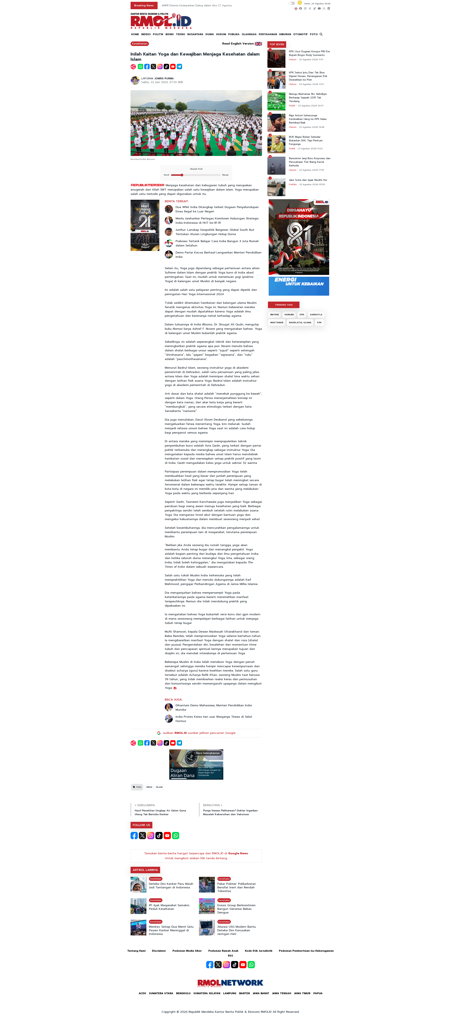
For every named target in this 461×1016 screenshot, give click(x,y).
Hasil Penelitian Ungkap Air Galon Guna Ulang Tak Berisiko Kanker (160, 812)
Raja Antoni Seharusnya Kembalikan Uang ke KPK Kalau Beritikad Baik (308, 119)
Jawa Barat (261, 993)
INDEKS (146, 34)
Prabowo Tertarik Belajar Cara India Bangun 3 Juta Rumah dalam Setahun (217, 243)
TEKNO (180, 34)
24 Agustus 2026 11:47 (311, 84)
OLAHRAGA (249, 34)
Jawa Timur (302, 993)
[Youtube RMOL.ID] (167, 835)
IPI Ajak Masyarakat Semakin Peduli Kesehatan (169, 907)
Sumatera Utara (161, 993)
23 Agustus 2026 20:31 (310, 105)
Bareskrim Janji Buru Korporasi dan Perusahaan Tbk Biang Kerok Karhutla (309, 162)
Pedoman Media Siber (187, 951)
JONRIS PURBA (164, 78)
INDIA (149, 787)
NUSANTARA (195, 34)
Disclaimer (159, 951)
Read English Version (238, 43)
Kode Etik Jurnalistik (258, 951)
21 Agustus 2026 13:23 (310, 148)
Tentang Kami (136, 951)
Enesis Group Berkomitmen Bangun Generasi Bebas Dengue (236, 909)
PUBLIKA (234, 34)
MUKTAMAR (276, 322)
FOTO (314, 34)
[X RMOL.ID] (142, 835)
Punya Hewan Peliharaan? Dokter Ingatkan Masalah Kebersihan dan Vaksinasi (230, 812)
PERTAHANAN (268, 34)
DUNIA (209, 34)
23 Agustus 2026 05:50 (312, 184)
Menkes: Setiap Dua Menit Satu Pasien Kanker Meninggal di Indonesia (171, 930)
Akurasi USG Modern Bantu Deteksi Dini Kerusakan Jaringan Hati (236, 930)
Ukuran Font (196, 169)
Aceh (142, 993)
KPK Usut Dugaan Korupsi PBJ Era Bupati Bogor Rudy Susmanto (309, 53)
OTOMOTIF (300, 34)
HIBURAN (285, 34)
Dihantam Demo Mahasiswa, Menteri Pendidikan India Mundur (214, 707)
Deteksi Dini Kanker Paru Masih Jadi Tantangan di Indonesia (171, 885)
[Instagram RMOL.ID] (150, 835)
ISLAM (159, 787)
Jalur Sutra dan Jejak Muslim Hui (308, 180)
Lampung (229, 993)
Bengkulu (183, 993)
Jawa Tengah (281, 993)
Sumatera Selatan (206, 993)
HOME (135, 34)
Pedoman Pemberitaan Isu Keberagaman (306, 951)
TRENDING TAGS (284, 304)
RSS (230, 956)
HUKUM (221, 34)
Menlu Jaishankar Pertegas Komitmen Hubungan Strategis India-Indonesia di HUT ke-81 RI (217, 220)
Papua (318, 993)
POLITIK (158, 34)
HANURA (289, 314)
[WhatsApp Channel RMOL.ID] (175, 835)
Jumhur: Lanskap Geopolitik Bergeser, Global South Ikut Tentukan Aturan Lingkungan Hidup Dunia (215, 232)
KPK (302, 314)
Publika (293, 184)
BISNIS (169, 34)
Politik (292, 105)
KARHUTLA (316, 314)
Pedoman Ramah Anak (223, 951)
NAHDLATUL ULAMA (300, 322)
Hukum (292, 59)
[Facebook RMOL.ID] (134, 835)
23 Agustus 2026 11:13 (311, 59)
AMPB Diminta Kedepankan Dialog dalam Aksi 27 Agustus (197, 5)
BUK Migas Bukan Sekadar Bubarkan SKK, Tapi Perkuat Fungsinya (306, 140)
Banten (244, 993)
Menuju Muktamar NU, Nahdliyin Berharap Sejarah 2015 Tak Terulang (308, 97)
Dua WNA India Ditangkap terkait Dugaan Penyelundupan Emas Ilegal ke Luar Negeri (217, 209)
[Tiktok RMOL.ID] (159, 835)
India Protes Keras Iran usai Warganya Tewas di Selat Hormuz (214, 719)
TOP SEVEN (277, 44)
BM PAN (274, 314)
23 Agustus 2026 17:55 (311, 170)
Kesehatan (139, 43)
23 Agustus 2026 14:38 (311, 127)
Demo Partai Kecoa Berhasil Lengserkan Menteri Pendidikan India (218, 254)
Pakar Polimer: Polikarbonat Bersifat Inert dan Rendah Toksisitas (236, 887)
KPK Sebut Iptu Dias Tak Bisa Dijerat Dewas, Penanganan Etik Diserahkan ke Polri (308, 76)
